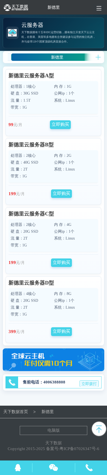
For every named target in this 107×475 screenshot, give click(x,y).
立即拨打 (89, 384)
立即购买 (60, 124)
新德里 (57, 57)
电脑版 (53, 430)
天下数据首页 (15, 411)
